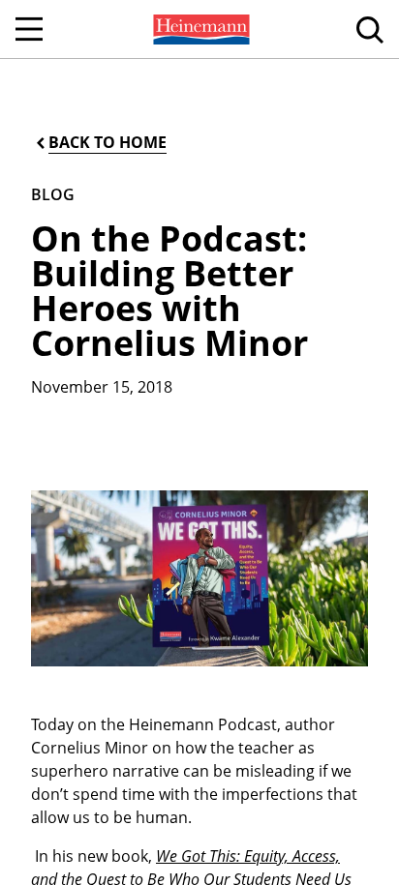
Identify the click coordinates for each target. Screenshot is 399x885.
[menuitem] (199, 29)
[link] (199, 29)
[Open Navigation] (29, 29)
